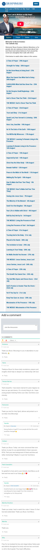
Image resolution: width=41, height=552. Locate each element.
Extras (27, 37)
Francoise (13, 426)
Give (36, 37)
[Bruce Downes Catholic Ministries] (12, 4)
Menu (36, 4)
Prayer (18, 37)
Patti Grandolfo (15, 485)
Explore (8, 37)
